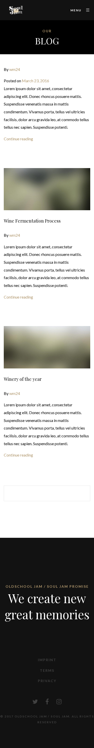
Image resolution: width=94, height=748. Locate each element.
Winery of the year (23, 379)
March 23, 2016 (35, 80)
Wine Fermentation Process (32, 221)
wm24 (14, 69)
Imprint (47, 660)
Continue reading (18, 138)
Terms (47, 670)
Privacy (47, 681)
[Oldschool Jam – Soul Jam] (16, 10)
